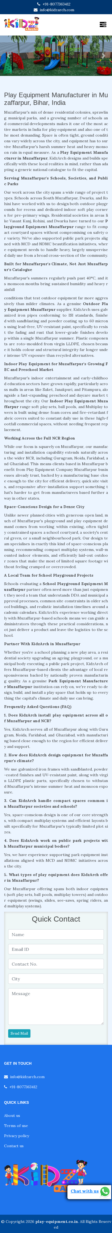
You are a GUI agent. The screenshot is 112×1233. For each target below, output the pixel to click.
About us (12, 1115)
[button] (8, 56)
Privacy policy (16, 1135)
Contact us (14, 1145)
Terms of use (16, 1125)
